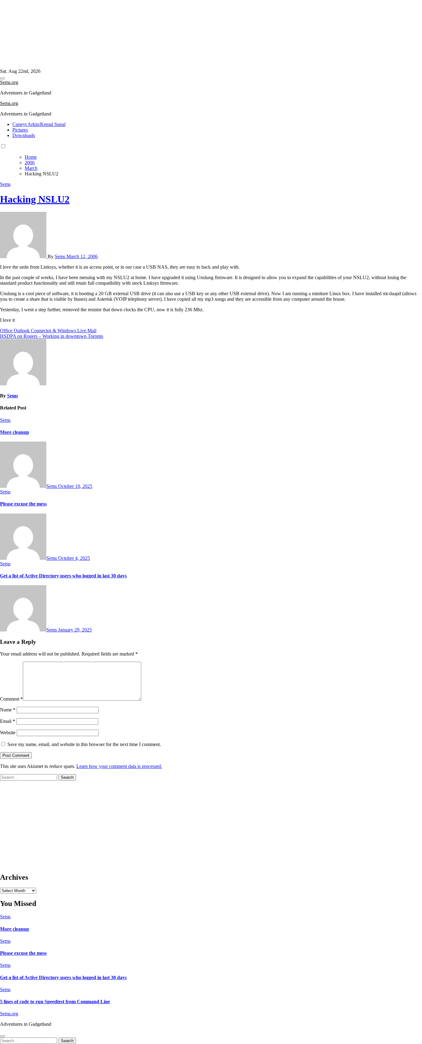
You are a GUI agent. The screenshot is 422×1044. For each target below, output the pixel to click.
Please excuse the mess (23, 503)
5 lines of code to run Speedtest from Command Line (55, 1001)
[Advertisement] (185, 34)
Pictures (20, 129)
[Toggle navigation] (2, 78)
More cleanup (14, 432)
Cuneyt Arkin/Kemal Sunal (38, 124)
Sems (5, 184)
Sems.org (9, 82)
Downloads (23, 135)
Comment (11, 699)
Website (7, 732)
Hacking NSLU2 (35, 199)
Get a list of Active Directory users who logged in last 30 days (63, 575)
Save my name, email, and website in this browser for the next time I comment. (84, 744)
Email (7, 721)
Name (7, 709)
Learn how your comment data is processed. (119, 766)
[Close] (2, 1036)
